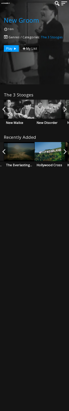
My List (31, 48)
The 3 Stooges (52, 37)
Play (9, 48)
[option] (19, 109)
